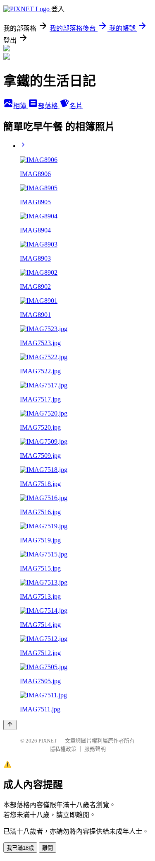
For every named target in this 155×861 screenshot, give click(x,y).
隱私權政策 (63, 749)
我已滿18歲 (20, 848)
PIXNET (47, 741)
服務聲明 (95, 749)
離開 (47, 848)
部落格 (49, 105)
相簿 (20, 105)
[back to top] (10, 725)
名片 (76, 105)
